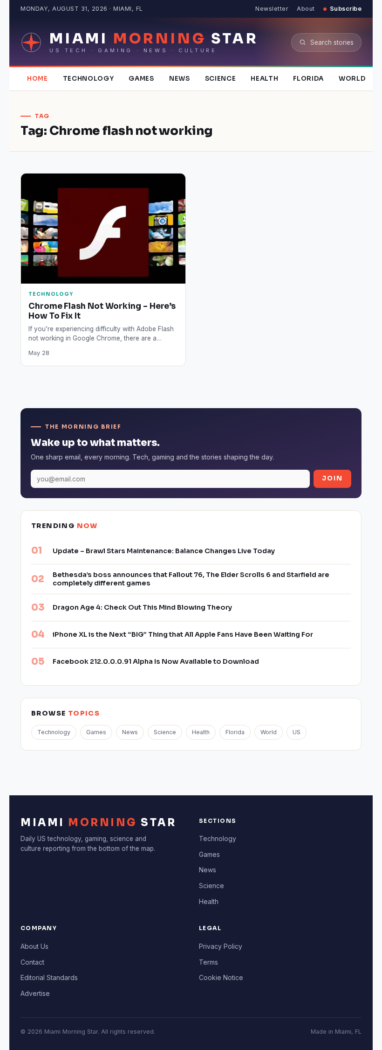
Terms (208, 962)
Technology (88, 79)
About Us (34, 946)
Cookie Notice (221, 977)
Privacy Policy (220, 946)
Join (332, 478)
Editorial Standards (49, 977)
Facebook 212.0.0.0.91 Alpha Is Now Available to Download (156, 661)
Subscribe (346, 8)
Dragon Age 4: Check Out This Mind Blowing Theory (142, 607)
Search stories (332, 42)
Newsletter (271, 8)
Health (264, 79)
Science (220, 79)
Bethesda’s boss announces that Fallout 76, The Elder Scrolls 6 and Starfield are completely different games (191, 578)
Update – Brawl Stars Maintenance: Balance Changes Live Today (164, 551)
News (179, 79)
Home (37, 79)
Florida (308, 79)
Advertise (35, 993)
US (296, 732)
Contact (32, 962)
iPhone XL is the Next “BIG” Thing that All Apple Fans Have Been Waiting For (183, 634)
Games (141, 79)
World (352, 79)
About (306, 8)
